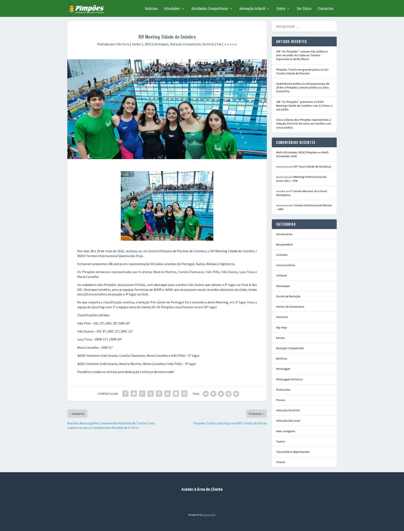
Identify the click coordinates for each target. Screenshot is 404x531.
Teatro (280, 441)
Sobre (281, 9)
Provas (280, 400)
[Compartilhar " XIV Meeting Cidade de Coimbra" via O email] (176, 393)
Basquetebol (284, 244)
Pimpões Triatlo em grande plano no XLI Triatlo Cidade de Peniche (302, 71)
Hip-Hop (281, 327)
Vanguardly (209, 515)
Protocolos (283, 390)
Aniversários (284, 234)
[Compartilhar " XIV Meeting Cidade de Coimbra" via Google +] (142, 393)
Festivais (282, 317)
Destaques (161, 44)
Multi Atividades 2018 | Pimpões (297, 152)
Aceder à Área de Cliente (202, 489)
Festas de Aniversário (290, 306)
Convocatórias (285, 265)
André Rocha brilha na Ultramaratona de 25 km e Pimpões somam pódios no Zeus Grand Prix (302, 87)
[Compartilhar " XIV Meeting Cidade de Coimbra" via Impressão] (184, 393)
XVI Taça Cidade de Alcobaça (312, 166)
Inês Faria (122, 44)
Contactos (326, 9)
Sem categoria (285, 431)
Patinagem (283, 369)
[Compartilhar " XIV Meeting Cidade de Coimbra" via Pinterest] (159, 393)
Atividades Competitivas (209, 9)
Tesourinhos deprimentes (293, 452)
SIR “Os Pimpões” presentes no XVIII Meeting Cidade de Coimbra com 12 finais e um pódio (304, 105)
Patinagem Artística (289, 379)
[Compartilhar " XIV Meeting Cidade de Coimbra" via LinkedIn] (167, 393)
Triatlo (280, 462)
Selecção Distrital (288, 410)
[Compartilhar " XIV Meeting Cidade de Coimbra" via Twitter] (134, 393)
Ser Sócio (304, 9)
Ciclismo (281, 255)
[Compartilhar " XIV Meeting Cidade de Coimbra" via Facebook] (125, 393)
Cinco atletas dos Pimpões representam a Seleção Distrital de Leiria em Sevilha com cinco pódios (303, 123)
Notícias (151, 9)
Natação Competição (185, 44)
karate (280, 338)
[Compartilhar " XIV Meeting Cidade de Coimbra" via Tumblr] (150, 393)
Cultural (281, 275)
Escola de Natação (288, 296)
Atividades (172, 9)
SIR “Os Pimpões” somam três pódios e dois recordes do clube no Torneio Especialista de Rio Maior (302, 55)
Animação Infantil (252, 9)
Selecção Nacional (288, 420)
